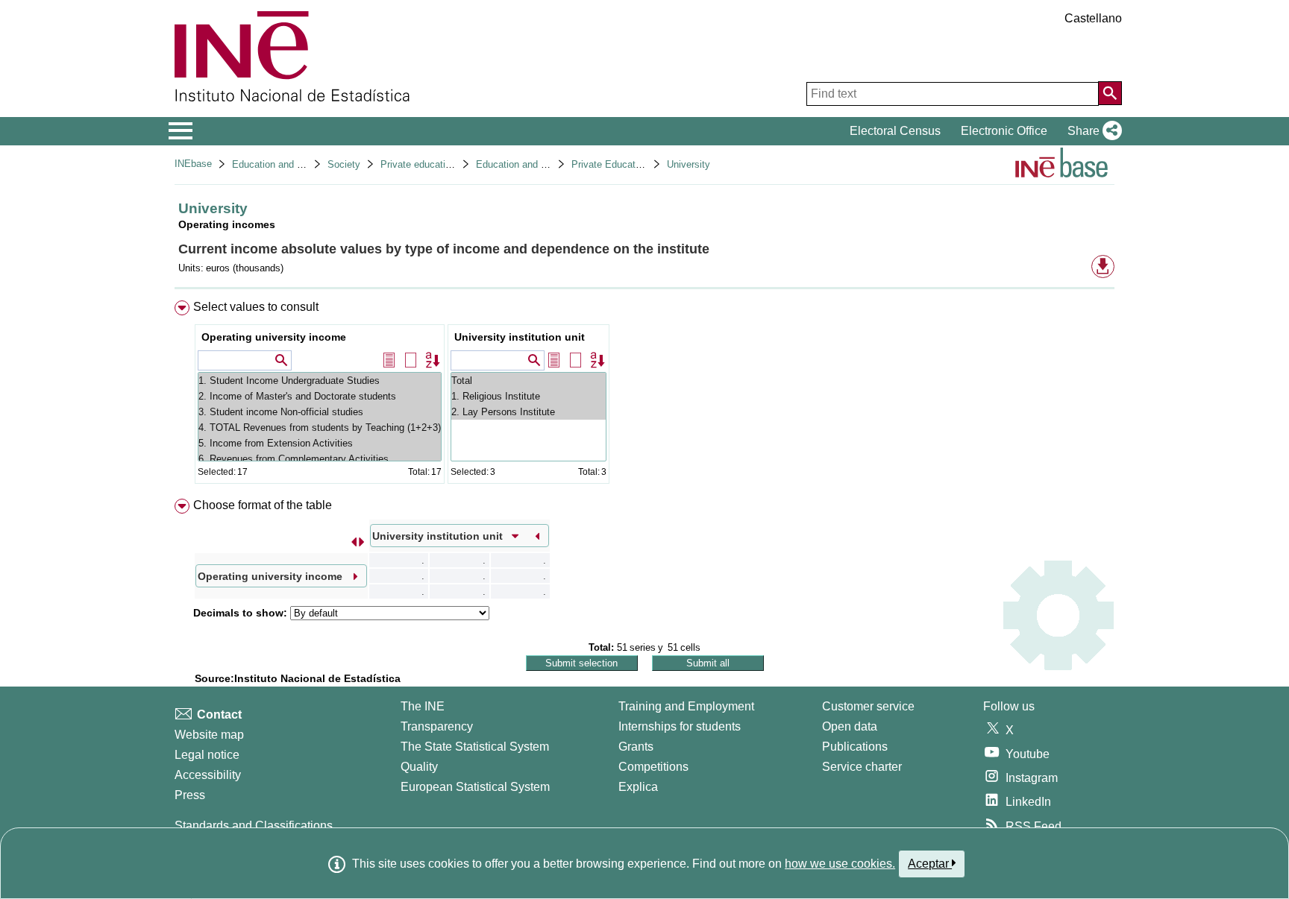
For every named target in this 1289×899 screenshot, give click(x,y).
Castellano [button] (1093, 18)
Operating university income (273, 337)
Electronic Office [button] (1004, 130)
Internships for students (679, 726)
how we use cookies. (840, 863)
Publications (855, 746)
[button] (1091, 131)
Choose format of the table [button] (262, 505)
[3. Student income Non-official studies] (319, 412)
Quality (419, 766)
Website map (209, 734)
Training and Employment (686, 706)
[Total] (528, 380)
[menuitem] (644, 395)
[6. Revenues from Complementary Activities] (319, 459)
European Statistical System (475, 786)
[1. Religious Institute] (528, 396)
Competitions (653, 766)
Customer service (868, 706)
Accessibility (208, 775)
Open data (849, 726)
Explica (638, 786)
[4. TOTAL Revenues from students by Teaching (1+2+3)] (319, 427)
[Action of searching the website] (1110, 93)
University (688, 164)
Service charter (862, 766)
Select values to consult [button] (256, 306)
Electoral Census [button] (895, 130)
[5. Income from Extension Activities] (319, 443)
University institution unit (519, 337)
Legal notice (207, 754)
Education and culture (279, 164)
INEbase (193, 163)
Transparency (437, 726)
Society (343, 164)
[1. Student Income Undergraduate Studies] (319, 380)
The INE (423, 706)
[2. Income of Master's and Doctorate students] (319, 396)
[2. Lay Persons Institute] (528, 412)
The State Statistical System (475, 746)
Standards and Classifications (254, 825)
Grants (635, 746)
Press (190, 795)
